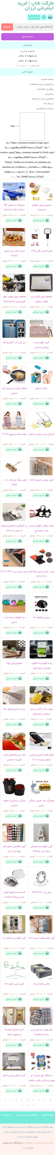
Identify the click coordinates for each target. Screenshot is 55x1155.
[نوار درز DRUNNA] (41, 887)
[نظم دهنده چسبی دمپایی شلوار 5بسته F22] (41, 749)
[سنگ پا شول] (41, 383)
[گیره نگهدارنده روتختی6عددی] (41, 337)
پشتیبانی (49, 94)
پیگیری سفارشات (45, 89)
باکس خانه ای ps (41, 984)
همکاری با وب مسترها (42, 99)
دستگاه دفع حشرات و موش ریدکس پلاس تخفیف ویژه (41, 1080)
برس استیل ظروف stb (14, 709)
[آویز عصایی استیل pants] (41, 475)
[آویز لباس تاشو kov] (13, 979)
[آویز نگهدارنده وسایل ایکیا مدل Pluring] (41, 841)
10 (33, 1105)
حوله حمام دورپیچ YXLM (14, 434)
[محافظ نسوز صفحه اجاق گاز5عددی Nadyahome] (13, 291)
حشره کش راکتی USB (42, 251)
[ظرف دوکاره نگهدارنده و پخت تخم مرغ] (41, 520)
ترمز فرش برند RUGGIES (14, 572)
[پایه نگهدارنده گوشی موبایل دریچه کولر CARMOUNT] (41, 658)
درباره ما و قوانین (44, 108)
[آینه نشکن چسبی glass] (13, 1070)
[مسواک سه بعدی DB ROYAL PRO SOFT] (13, 200)
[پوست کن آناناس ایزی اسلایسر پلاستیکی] (41, 704)
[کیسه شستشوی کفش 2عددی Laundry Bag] (13, 887)
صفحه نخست (47, 79)
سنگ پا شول (41, 388)
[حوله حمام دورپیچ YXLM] (13, 429)
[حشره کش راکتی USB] (41, 246)
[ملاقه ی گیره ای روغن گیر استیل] (13, 383)
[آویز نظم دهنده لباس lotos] (41, 933)
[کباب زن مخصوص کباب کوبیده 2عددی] (13, 749)
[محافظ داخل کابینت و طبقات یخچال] (41, 291)
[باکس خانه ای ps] (41, 979)
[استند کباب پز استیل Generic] (13, 246)
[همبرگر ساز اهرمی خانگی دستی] (41, 795)
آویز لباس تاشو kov (14, 984)
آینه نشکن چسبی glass (14, 1075)
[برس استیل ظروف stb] (13, 704)
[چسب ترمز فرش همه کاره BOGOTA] (41, 566)
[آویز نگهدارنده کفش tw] (13, 933)
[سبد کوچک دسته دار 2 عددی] (13, 612)
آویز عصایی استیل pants (41, 480)
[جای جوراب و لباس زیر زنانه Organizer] (41, 1024)
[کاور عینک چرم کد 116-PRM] (13, 475)
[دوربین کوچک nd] (41, 612)
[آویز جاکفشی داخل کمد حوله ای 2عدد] (13, 841)
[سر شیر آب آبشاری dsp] (13, 337)
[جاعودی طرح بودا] (13, 658)
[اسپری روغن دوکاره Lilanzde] (41, 200)
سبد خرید (34, 17)
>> (22, 1105)
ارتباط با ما (48, 104)
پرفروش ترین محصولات (41, 84)
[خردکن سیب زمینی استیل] (41, 429)
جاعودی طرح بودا (14, 663)
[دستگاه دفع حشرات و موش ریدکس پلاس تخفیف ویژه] (41, 1070)
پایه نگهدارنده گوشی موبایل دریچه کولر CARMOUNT (41, 668)
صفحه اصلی (48, 1115)
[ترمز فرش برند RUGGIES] (13, 566)
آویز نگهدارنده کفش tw (14, 938)
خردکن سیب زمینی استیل (41, 434)
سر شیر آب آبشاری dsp (14, 342)
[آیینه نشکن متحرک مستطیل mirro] (13, 1024)
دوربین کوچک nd (41, 617)
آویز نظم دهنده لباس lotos (41, 938)
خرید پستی (38, 220)
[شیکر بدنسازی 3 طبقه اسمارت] (13, 795)
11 (27, 1105)
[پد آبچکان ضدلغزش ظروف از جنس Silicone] (13, 520)
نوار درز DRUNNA (41, 892)
